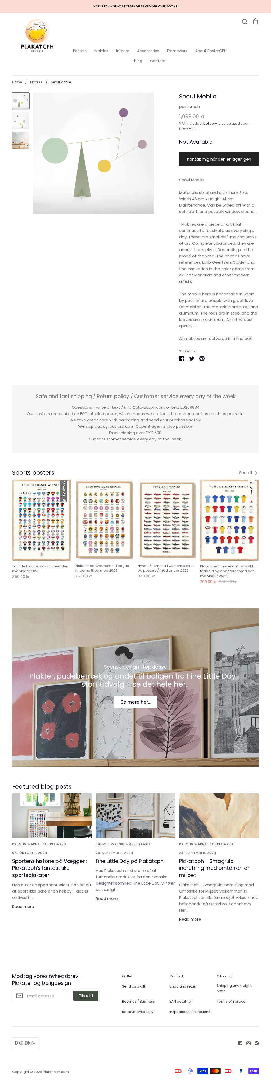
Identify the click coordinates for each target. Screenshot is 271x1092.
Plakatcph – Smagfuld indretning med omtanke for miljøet (214, 868)
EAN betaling (180, 1001)
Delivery (210, 123)
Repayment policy (137, 1011)
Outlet (127, 976)
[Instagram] (246, 1043)
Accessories (148, 50)
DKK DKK (24, 1043)
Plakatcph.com (56, 1071)
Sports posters (33, 472)
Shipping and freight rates (234, 988)
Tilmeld (86, 995)
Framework (177, 50)
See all (246, 472)
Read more (23, 906)
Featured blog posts (41, 786)
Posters (80, 50)
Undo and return (183, 986)
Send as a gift (133, 986)
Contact (158, 60)
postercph (189, 106)
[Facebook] (238, 1043)
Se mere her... (136, 702)
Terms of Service (231, 1001)
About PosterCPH (211, 50)
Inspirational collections (189, 1011)
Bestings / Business (138, 1001)
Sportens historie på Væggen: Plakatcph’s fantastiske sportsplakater (49, 868)
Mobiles (101, 50)
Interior (122, 50)
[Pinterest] (255, 1043)
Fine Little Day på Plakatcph (130, 861)
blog (138, 60)
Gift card (224, 976)
